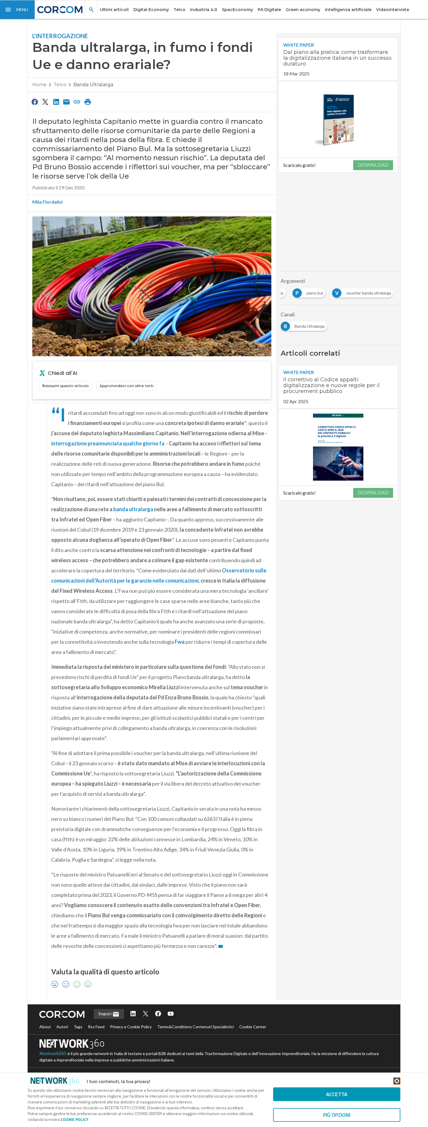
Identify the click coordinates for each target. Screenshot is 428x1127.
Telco (179, 9)
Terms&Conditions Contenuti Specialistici (195, 1026)
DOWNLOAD (373, 165)
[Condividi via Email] (66, 101)
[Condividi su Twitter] (45, 101)
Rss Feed (96, 1026)
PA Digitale (269, 9)
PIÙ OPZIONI (336, 1115)
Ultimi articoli (114, 9)
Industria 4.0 (203, 9)
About (45, 1026)
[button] (17, 9)
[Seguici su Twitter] (145, 1014)
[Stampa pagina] (87, 101)
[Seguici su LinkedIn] (133, 1014)
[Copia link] (77, 101)
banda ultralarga (133, 509)
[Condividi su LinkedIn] (56, 101)
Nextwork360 (53, 1053)
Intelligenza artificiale (348, 9)
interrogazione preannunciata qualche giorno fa (108, 443)
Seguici (105, 1013)
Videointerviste (392, 9)
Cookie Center (252, 1026)
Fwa (180, 642)
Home (39, 84)
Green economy (303, 9)
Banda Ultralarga (93, 84)
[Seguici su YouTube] (170, 1014)
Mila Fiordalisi (47, 201)
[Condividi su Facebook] (34, 101)
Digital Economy (151, 9)
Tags (78, 1026)
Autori (62, 1026)
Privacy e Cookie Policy (131, 1026)
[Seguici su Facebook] (158, 1014)
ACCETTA (336, 1094)
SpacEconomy (237, 9)
